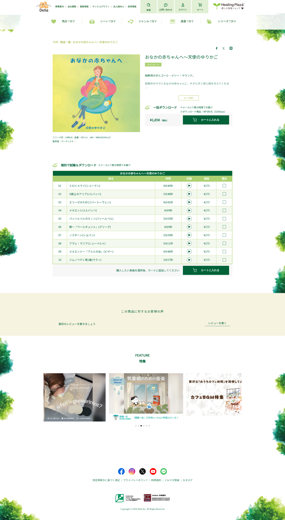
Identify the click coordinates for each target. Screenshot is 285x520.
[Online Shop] (229, 7)
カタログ (187, 480)
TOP (55, 42)
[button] (136, 425)
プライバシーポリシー (135, 480)
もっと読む (189, 98)
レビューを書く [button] (217, 323)
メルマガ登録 (171, 480)
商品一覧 (65, 42)
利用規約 (156, 480)
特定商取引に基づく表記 (106, 480)
